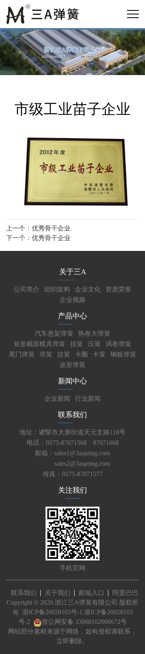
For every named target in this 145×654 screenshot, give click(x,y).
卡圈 (81, 354)
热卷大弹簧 (94, 333)
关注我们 (72, 490)
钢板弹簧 (123, 354)
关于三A (72, 272)
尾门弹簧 (22, 354)
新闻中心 (72, 381)
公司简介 (26, 289)
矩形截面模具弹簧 (39, 343)
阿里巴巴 (125, 592)
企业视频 (72, 299)
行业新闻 (88, 398)
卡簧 (99, 354)
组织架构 (57, 289)
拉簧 (63, 354)
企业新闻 (57, 398)
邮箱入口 (91, 592)
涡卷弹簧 (118, 343)
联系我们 (72, 415)
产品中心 (72, 316)
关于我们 (57, 592)
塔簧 (45, 354)
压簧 (94, 343)
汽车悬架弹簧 (54, 333)
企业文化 (88, 289)
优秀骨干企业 (51, 228)
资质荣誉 (118, 289)
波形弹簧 (72, 364)
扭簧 (76, 343)
